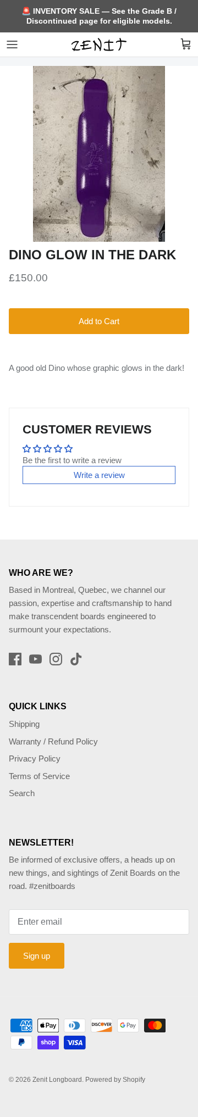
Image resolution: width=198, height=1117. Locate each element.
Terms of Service (39, 776)
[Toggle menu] (12, 44)
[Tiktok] (76, 659)
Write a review (99, 475)
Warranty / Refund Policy (53, 741)
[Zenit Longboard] (99, 44)
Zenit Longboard (57, 1079)
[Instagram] (56, 659)
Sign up (36, 955)
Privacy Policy (35, 758)
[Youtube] (35, 659)
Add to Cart (99, 321)
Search (22, 793)
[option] (99, 154)
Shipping (24, 724)
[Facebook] (15, 659)
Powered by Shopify (115, 1079)
